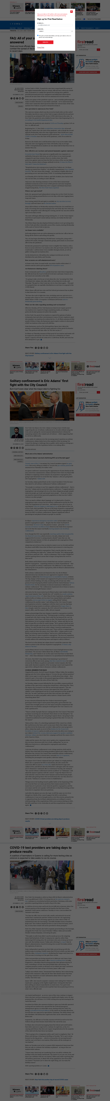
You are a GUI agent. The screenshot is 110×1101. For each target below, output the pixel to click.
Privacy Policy (40, 47)
